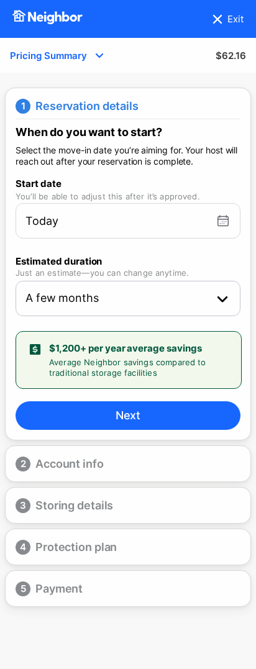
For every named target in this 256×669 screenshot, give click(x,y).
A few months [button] (62, 297)
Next (128, 415)
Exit (235, 19)
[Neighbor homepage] (47, 19)
